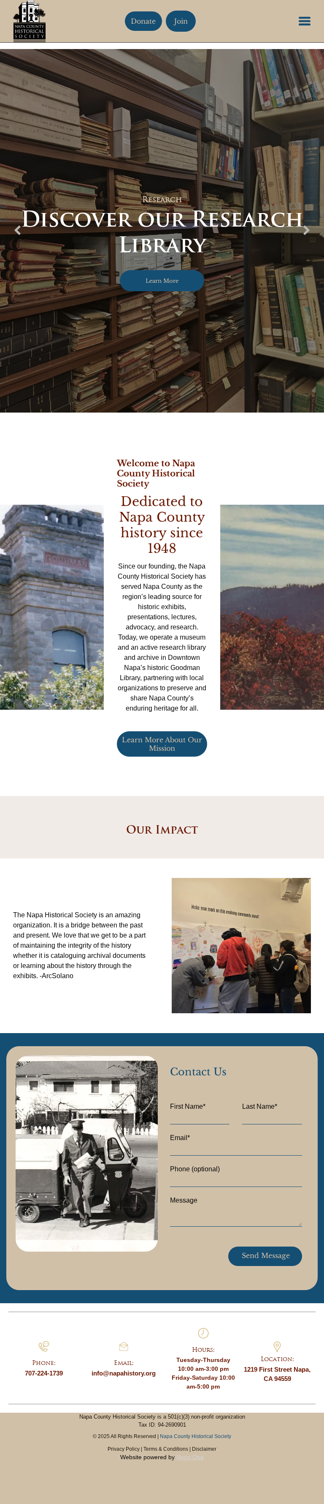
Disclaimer (204, 1449)
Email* (180, 1137)
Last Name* (259, 1106)
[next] (306, 230)
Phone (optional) (195, 1169)
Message (183, 1200)
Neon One (190, 1457)
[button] (304, 21)
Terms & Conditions (165, 1449)
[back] (17, 230)
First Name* (187, 1106)
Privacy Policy (124, 1449)
